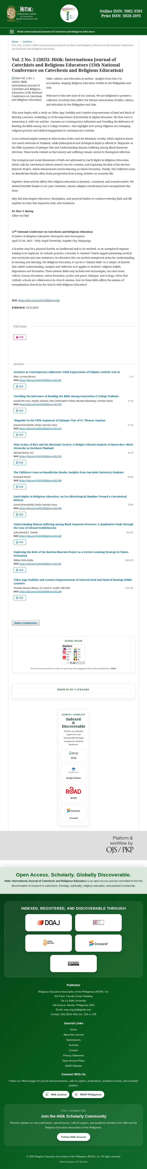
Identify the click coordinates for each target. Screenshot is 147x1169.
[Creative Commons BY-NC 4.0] (73, 963)
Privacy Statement (73, 1055)
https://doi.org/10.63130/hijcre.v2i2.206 (40, 508)
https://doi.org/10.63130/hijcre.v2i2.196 (40, 591)
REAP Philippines (90, 1094)
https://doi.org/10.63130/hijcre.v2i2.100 (40, 536)
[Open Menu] (11, 31)
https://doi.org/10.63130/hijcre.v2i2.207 (40, 563)
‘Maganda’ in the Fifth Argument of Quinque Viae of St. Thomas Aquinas (59, 420)
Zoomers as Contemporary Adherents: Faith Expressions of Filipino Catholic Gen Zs (67, 372)
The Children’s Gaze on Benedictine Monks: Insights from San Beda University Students (69, 472)
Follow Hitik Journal (73, 1137)
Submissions (73, 1039)
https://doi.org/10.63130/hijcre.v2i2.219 (40, 456)
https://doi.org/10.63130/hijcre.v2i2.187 (40, 380)
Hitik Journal (59, 1094)
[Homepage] (21, 13)
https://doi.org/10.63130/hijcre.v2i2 (39, 300)
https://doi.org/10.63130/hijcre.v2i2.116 (40, 428)
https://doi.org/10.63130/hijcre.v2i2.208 (40, 480)
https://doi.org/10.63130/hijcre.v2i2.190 (40, 404)
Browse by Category (73, 689)
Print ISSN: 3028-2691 (121, 16)
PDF (19, 337)
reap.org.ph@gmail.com (77, 1009)
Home (15, 41)
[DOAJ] (48, 922)
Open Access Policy (73, 1060)
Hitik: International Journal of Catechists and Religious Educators (56, 31)
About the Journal (73, 1034)
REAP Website (73, 1065)
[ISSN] (98, 922)
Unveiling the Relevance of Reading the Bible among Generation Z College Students (66, 396)
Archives (27, 41)
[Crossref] (98, 943)
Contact (73, 1050)
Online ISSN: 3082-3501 (121, 11)
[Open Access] (48, 943)
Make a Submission (25, 622)
